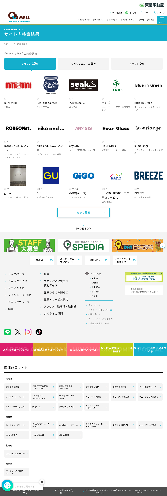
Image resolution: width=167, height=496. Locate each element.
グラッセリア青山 (66, 406)
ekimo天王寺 (11, 435)
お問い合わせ (94, 314)
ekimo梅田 (64, 435)
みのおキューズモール (83, 349)
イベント (137, 63)
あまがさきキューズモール (50, 349)
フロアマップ (112, 20)
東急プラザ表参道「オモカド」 (40, 387)
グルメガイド (98, 20)
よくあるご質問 (53, 313)
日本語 (94, 278)
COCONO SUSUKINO (15, 453)
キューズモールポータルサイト (150, 349)
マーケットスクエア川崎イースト (94, 406)
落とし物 (132, 12)
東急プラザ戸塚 (119, 387)
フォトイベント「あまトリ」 (122, 260)
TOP (6, 44)
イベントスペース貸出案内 (100, 318)
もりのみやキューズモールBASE (117, 349)
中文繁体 (95, 287)
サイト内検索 (117, 12)
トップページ (16, 274)
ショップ (29, 63)
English (95, 282)
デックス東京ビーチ (147, 387)
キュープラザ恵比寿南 (148, 396)
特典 (11, 309)
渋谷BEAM (36, 406)
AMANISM (95, 260)
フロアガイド (16, 288)
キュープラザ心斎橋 (147, 425)
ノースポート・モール (15, 396)
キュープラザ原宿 (93, 396)
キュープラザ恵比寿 (121, 396)
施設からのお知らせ (56, 292)
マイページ (161, 12)
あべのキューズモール (16, 349)
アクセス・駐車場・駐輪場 (60, 306)
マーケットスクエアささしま (14, 472)
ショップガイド (84, 20)
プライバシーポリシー (98, 309)
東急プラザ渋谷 (12, 387)
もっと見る (83, 212)
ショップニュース (83, 63)
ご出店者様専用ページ (98, 323)
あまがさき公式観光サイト (67, 260)
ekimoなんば (38, 435)
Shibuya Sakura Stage (66, 396)
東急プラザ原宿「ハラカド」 (65, 387)
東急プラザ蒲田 (92, 387)
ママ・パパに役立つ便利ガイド (56, 283)
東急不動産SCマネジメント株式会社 (101, 492)
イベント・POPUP (128, 20)
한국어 (94, 295)
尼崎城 (39, 260)
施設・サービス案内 (56, 299)
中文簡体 (95, 291)
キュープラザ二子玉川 (15, 406)
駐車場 (141, 20)
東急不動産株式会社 (64, 492)
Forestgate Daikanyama (38, 396)
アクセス (150, 20)
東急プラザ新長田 (120, 425)
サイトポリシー (95, 305)
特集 (46, 274)
